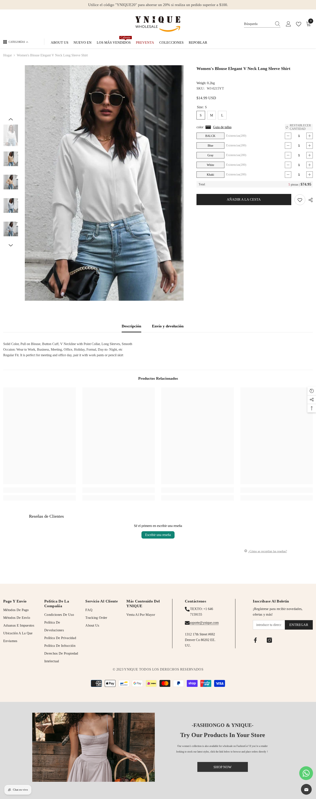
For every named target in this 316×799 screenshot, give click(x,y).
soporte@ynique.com (204, 622)
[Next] (11, 245)
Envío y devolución (168, 326)
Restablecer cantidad (300, 127)
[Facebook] (255, 640)
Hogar (7, 55)
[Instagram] (269, 640)
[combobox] (258, 23)
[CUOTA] (309, 200)
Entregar (298, 625)
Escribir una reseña (158, 535)
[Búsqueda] (262, 24)
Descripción (131, 326)
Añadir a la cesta (244, 199)
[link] (39, 490)
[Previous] (11, 119)
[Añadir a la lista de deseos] (300, 199)
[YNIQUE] (93, 747)
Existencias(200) (236, 135)
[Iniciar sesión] (288, 24)
